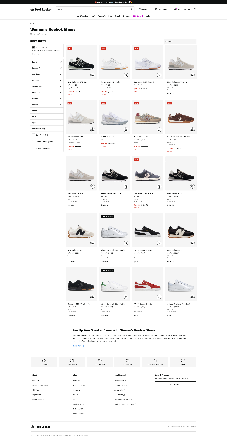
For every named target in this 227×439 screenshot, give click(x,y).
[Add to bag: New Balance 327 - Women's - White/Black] (92, 243)
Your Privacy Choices (122, 399)
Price (34, 116)
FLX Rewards (138, 16)
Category (35, 104)
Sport (34, 122)
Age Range (36, 74)
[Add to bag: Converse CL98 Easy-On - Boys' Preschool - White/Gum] (159, 75)
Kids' (110, 16)
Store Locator (78, 414)
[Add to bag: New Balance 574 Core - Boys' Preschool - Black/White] (92, 75)
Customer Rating (38, 129)
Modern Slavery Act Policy (124, 404)
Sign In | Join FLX (183, 9)
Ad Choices (118, 395)
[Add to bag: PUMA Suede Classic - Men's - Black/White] (159, 243)
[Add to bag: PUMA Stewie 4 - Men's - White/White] (126, 130)
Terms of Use (119, 380)
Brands (117, 16)
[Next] (220, 2)
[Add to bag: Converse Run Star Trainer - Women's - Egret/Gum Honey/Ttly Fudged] (192, 130)
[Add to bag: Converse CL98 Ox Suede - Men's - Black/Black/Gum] (92, 297)
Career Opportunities (40, 385)
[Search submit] (132, 9)
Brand (34, 62)
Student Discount (79, 404)
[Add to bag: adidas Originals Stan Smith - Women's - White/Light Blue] (192, 297)
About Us (35, 380)
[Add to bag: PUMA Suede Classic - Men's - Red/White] (159, 297)
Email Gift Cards (79, 380)
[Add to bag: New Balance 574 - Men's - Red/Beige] (159, 130)
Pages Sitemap (37, 395)
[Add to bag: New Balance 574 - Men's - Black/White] (192, 186)
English (144, 9)
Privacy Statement (121, 385)
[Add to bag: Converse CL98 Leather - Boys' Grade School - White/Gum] (126, 75)
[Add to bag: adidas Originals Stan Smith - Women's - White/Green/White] (126, 297)
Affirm (75, 399)
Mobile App (77, 395)
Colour (34, 110)
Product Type (37, 68)
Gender (35, 98)
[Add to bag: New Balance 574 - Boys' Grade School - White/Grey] (92, 130)
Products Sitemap (38, 399)
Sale (148, 16)
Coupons (76, 390)
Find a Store (36, 54)
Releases (126, 16)
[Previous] (7, 2)
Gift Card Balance (80, 385)
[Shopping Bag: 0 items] (195, 9)
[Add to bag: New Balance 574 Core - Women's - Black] (126, 186)
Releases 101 (78, 409)
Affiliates (35, 390)
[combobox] (95, 9)
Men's (93, 16)
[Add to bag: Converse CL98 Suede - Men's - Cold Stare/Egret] (159, 186)
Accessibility (118, 390)
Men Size (35, 80)
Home (32, 23)
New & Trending (82, 16)
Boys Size (36, 92)
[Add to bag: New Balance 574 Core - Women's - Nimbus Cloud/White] (192, 75)
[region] (113, 2)
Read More (77, 346)
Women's (102, 16)
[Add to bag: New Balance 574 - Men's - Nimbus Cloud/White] (92, 186)
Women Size (37, 86)
